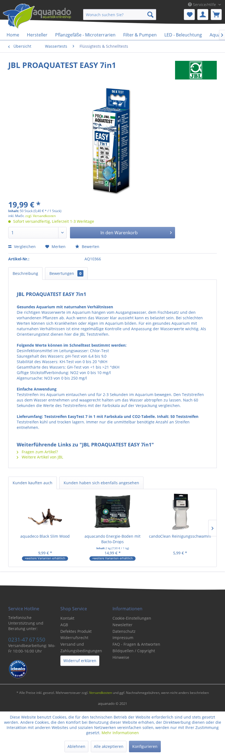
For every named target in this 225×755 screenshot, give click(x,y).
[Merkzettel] (189, 14)
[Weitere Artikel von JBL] (196, 70)
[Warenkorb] (216, 14)
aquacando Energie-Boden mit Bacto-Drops (112, 539)
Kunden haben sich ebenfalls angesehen (101, 482)
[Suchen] (150, 14)
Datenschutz (124, 631)
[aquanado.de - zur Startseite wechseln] (37, 17)
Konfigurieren (145, 746)
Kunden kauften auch (32, 482)
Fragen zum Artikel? (39, 451)
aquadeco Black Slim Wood (45, 536)
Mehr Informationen (120, 732)
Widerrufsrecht (74, 637)
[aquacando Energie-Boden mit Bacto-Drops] (112, 511)
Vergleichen (24, 246)
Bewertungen (65, 273)
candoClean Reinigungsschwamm (180, 536)
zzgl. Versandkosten (40, 215)
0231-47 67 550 (26, 639)
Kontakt (67, 618)
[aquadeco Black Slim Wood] (45, 511)
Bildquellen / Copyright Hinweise (134, 654)
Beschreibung (25, 273)
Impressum (123, 637)
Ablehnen (76, 746)
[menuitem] (119, 14)
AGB (64, 624)
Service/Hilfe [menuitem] (204, 4)
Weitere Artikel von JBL (42, 457)
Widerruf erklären (79, 660)
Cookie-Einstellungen (132, 618)
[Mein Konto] (202, 14)
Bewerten (90, 246)
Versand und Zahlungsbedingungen (81, 647)
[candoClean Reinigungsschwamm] (180, 511)
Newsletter (123, 624)
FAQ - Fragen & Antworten (136, 644)
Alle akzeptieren (108, 746)
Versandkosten (100, 692)
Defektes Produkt (76, 631)
